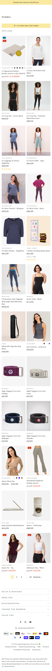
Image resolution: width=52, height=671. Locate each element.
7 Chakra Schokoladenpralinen (38, 251)
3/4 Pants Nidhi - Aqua (35, 161)
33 (31, 577)
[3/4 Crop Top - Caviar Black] (14, 96)
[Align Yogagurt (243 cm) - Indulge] (14, 371)
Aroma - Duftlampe (34, 525)
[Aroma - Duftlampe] (38, 505)
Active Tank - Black (34, 299)
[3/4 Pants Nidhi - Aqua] (38, 141)
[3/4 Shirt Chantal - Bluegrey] (14, 188)
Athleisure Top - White (35, 568)
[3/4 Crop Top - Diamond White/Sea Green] (38, 96)
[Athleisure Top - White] (38, 548)
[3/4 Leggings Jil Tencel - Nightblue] (14, 141)
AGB (39, 647)
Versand (46, 647)
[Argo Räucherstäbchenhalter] (14, 505)
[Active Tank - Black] (38, 279)
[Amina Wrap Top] (14, 461)
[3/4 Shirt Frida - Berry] (38, 188)
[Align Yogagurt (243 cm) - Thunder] (38, 416)
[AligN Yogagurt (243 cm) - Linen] (38, 371)
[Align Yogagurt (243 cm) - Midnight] (14, 416)
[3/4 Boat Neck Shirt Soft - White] (38, 51)
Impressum (36, 650)
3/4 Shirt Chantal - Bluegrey (13, 208)
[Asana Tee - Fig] (14, 548)
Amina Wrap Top (8, 481)
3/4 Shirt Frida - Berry (35, 208)
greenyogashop (23, 644)
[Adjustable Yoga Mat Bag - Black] (14, 326)
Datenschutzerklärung (27, 647)
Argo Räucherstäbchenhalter (13, 525)
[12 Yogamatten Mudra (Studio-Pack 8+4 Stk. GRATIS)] (14, 51)
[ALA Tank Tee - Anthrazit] (38, 326)
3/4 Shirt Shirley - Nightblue (13, 251)
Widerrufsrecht (11, 647)
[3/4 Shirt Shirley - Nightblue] (14, 231)
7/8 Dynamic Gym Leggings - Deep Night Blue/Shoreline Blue (13, 301)
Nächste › (37, 577)
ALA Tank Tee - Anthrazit (36, 347)
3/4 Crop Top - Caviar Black (12, 116)
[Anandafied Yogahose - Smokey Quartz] (38, 461)
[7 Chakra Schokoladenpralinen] (38, 231)
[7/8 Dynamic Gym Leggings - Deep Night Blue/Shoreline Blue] (14, 279)
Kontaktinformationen (22, 650)
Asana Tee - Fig (7, 568)
